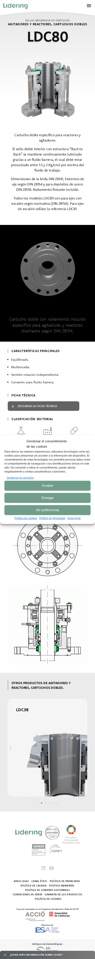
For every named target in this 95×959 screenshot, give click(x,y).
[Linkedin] (44, 868)
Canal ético (39, 881)
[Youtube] (51, 868)
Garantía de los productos (63, 894)
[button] (10, 748)
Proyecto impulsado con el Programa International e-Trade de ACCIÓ (48, 909)
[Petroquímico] (47, 430)
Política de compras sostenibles (47, 890)
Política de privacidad (52, 518)
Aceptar (47, 485)
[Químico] (21, 430)
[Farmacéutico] (74, 430)
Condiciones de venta (27, 894)
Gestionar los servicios (20, 477)
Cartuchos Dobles (70, 24)
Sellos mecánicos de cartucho (47, 20)
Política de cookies (26, 518)
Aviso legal (74, 518)
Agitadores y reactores (29, 24)
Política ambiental (61, 885)
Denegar (47, 498)
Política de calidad (34, 885)
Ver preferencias (47, 510)
